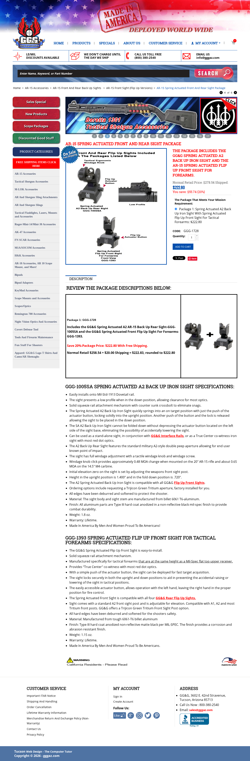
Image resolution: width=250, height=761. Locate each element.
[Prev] (221, 93)
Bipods (19, 274)
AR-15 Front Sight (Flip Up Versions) (129, 88)
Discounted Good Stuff (36, 138)
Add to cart (183, 246)
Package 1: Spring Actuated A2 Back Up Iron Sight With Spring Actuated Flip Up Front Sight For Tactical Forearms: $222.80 (203, 215)
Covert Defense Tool (26, 329)
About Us (131, 43)
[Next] (235, 93)
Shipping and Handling (42, 701)
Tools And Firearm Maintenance (34, 337)
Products (81, 43)
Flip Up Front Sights (189, 483)
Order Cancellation (39, 707)
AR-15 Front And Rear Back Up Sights (77, 88)
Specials (107, 43)
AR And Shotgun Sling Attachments (36, 197)
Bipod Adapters (24, 282)
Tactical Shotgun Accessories (31, 181)
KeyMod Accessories (26, 290)
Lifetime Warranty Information (46, 713)
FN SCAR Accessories (27, 240)
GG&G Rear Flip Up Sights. (176, 598)
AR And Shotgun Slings (29, 205)
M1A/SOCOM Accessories (30, 247)
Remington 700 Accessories (30, 313)
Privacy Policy (35, 734)
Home (59, 43)
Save (194, 258)
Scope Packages (36, 126)
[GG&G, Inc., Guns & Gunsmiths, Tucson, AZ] (194, 720)
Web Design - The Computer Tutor (49, 751)
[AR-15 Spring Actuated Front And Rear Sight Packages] (116, 206)
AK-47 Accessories (25, 232)
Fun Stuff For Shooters (28, 345)
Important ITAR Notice (41, 696)
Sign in (117, 696)
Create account (123, 701)
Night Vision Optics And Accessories (36, 321)
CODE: (177, 231)
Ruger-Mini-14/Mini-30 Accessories (35, 224)
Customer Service (165, 43)
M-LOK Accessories (26, 189)
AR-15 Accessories (37, 88)
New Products (36, 114)
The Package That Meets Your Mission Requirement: (200, 201)
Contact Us (34, 729)
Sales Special (36, 102)
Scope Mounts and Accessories (32, 298)
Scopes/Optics (23, 306)
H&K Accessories (25, 255)
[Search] (213, 73)
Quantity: (179, 236)
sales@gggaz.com (201, 710)
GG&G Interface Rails (167, 436)
